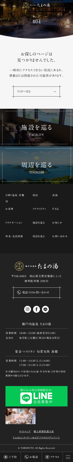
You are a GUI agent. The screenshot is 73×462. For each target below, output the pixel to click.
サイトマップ (25, 431)
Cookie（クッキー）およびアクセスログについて (36, 437)
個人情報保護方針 (44, 431)
